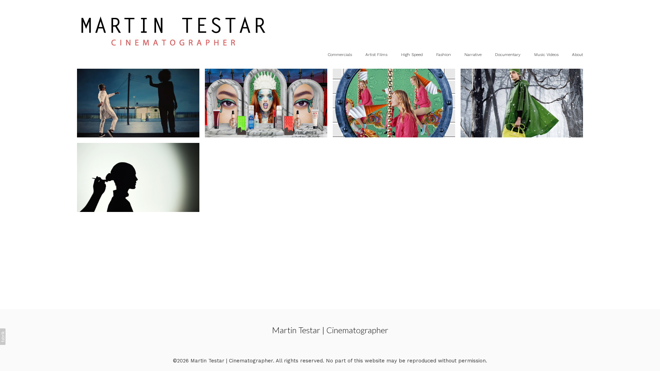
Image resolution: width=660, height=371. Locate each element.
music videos (546, 54)
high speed (412, 54)
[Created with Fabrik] (3, 336)
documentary (507, 54)
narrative (473, 54)
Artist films (376, 54)
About (577, 54)
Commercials (340, 54)
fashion (443, 54)
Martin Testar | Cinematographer (330, 330)
